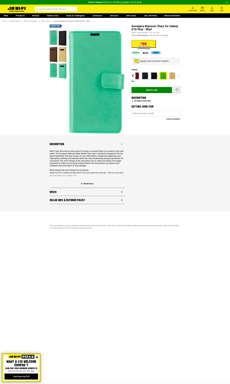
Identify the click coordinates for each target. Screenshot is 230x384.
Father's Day (53, 15)
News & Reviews (172, 15)
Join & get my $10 (21, 376)
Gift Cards (131, 15)
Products (20, 15)
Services (114, 15)
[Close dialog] (37, 357)
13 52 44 (137, 2)
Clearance (97, 15)
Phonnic (165, 35)
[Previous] (133, 75)
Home (4, 21)
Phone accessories (30, 21)
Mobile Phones (15, 21)
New (6, 15)
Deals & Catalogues (75, 15)
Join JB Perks (150, 15)
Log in (142, 61)
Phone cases (45, 21)
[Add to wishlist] (177, 90)
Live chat (124, 2)
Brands (35, 15)
